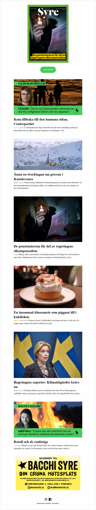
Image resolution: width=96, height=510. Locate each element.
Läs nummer (48, 70)
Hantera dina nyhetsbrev (44, 503)
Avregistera (55, 503)
